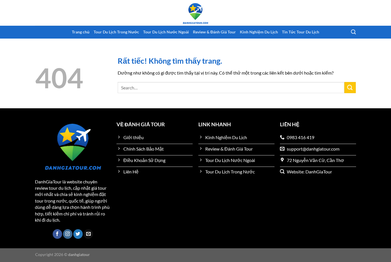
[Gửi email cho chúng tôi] (88, 234)
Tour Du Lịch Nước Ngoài (166, 31)
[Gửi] (350, 87)
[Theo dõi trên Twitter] (78, 234)
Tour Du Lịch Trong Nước (116, 31)
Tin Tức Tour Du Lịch (300, 31)
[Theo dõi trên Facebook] (57, 234)
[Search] (353, 32)
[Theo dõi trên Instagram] (67, 234)
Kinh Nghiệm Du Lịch (259, 31)
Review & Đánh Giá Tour (214, 31)
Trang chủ (81, 31)
